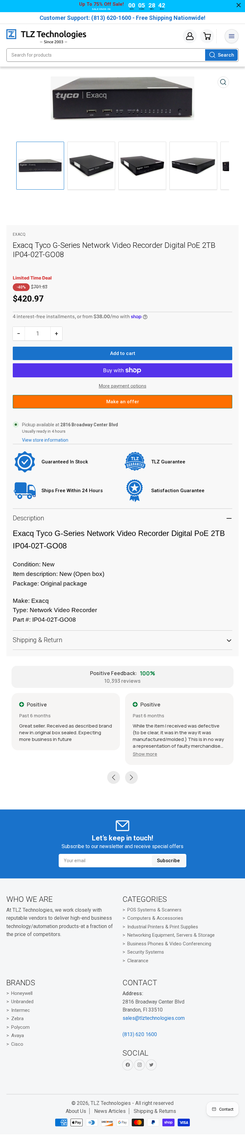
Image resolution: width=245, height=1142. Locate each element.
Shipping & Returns (155, 1111)
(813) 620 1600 (139, 1034)
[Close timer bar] (238, 5)
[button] (145, 754)
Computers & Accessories (155, 918)
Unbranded (22, 1001)
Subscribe (168, 860)
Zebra (17, 1018)
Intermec (20, 1010)
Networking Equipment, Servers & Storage (171, 935)
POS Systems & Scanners (154, 910)
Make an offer (122, 403)
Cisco (17, 1044)
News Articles (110, 1111)
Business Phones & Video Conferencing (169, 944)
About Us (76, 1111)
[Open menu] (232, 36)
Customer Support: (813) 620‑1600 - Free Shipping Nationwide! (122, 17)
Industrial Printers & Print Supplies (162, 927)
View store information (45, 440)
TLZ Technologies (111, 1103)
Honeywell (22, 993)
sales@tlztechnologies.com (153, 1018)
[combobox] (122, 55)
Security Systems (145, 952)
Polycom (20, 1027)
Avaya (17, 1035)
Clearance (137, 961)
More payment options (122, 386)
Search (226, 55)
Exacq (19, 234)
